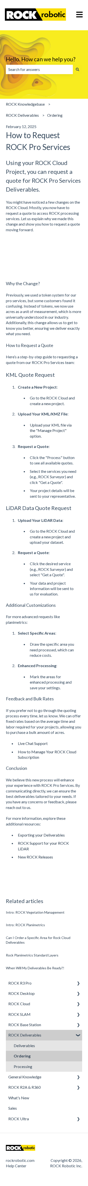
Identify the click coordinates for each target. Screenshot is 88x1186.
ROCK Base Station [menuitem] (24, 1024)
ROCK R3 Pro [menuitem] (20, 983)
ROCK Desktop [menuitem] (21, 993)
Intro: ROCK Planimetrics (25, 925)
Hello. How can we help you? (41, 59)
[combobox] (39, 69)
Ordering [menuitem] (22, 1056)
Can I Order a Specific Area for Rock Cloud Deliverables (38, 940)
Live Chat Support (33, 743)
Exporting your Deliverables (41, 835)
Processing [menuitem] (23, 1066)
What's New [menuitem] (18, 1097)
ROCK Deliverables (22, 115)
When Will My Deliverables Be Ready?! (35, 968)
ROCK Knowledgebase (25, 104)
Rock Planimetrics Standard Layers (32, 955)
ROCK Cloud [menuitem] (19, 1003)
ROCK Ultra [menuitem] (18, 1118)
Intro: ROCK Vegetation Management (35, 912)
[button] (78, 983)
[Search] (77, 69)
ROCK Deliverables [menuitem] (24, 1035)
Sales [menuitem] (12, 1108)
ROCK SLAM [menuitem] (19, 1014)
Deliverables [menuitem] (24, 1045)
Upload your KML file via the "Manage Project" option (51, 430)
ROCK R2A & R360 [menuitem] (24, 1087)
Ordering (55, 115)
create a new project (47, 403)
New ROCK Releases (35, 857)
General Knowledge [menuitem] (24, 1076)
